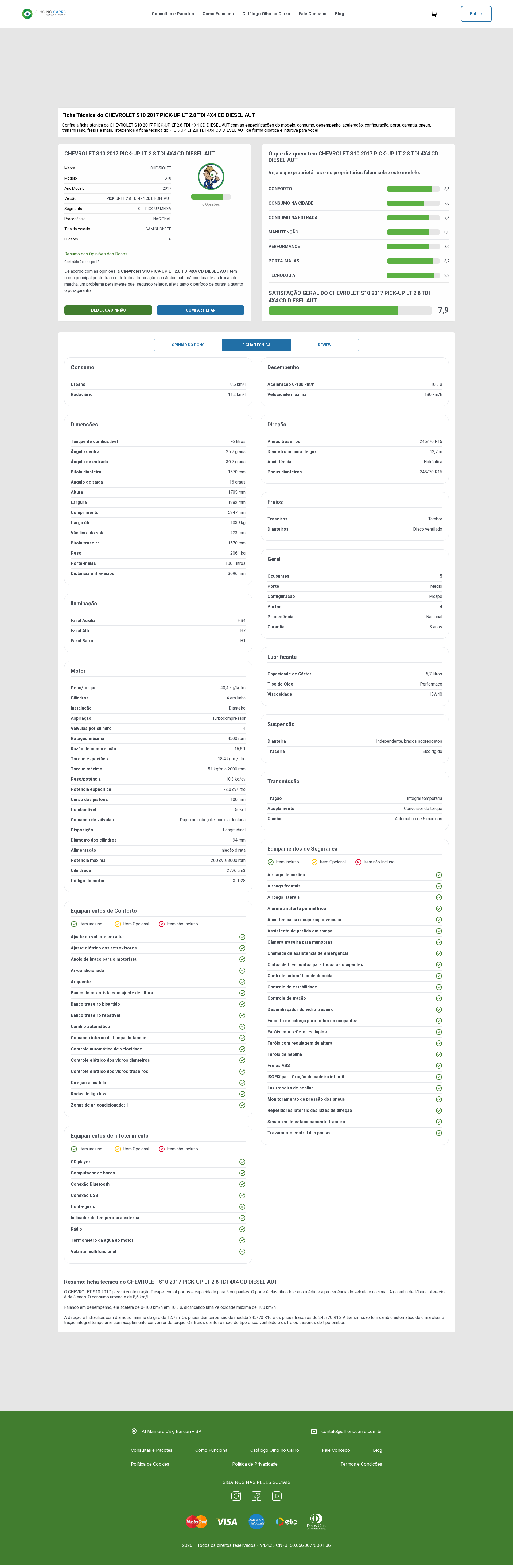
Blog (339, 13)
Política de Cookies (150, 1464)
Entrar (476, 13)
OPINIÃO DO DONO (188, 345)
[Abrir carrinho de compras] (434, 14)
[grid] (256, 814)
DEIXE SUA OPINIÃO (108, 310)
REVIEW (324, 345)
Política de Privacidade (255, 1464)
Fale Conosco (313, 13)
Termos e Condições (361, 1464)
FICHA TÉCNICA (256, 345)
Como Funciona (218, 13)
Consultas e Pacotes (173, 13)
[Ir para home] (44, 14)
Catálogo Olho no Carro (266, 13)
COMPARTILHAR (200, 310)
